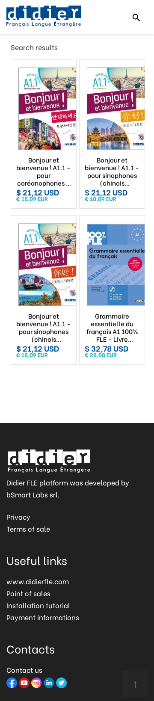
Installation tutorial (38, 605)
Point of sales (28, 593)
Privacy (18, 516)
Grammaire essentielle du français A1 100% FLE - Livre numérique (112, 327)
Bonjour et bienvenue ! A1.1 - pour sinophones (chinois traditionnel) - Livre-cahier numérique (43, 327)
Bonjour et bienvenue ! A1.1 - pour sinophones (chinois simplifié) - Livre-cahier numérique (112, 171)
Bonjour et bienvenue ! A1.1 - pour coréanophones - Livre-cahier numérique (43, 171)
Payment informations (42, 617)
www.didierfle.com (37, 581)
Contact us (24, 669)
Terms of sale (28, 528)
